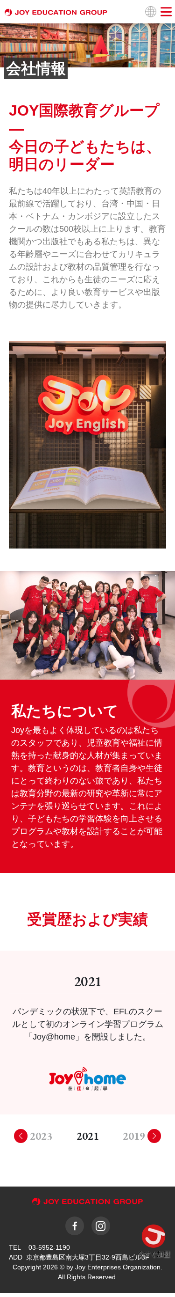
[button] (154, 1135)
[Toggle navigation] (166, 11)
